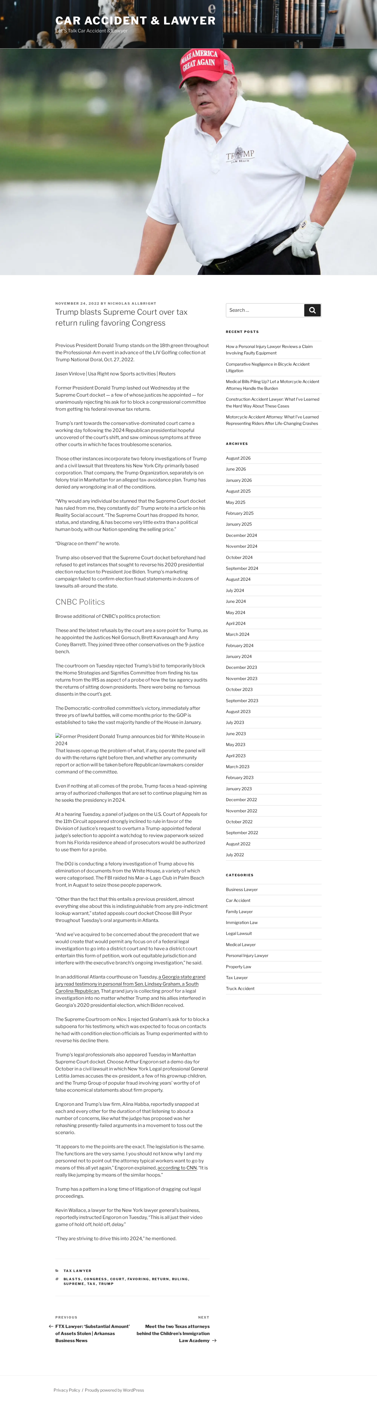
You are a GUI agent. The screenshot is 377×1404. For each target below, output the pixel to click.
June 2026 (236, 468)
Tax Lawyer (78, 1271)
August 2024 (238, 579)
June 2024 (236, 601)
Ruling (180, 1279)
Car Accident (238, 900)
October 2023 (239, 689)
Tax (91, 1284)
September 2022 (242, 832)
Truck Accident (240, 988)
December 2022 (241, 799)
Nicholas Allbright (132, 303)
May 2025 (235, 502)
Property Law (238, 966)
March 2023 (237, 766)
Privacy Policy (67, 1390)
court (117, 1279)
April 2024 (236, 623)
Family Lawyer (239, 911)
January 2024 (239, 656)
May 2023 (235, 744)
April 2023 (236, 755)
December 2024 (241, 535)
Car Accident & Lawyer (135, 20)
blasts (72, 1279)
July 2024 (235, 590)
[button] (132, 740)
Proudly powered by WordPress (114, 1390)
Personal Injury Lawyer (247, 955)
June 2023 (236, 733)
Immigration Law (242, 922)
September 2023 (242, 700)
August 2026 (238, 458)
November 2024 (241, 546)
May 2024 (235, 612)
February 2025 (240, 513)
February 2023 (240, 777)
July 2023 (235, 722)
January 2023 (239, 788)
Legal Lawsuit (239, 933)
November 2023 (241, 678)
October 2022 (239, 821)
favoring (138, 1279)
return (160, 1279)
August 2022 (238, 843)
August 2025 (238, 491)
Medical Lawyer (241, 944)
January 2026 (239, 480)
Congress (96, 1279)
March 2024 (237, 634)
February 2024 (240, 645)
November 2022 (241, 810)
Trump (106, 1284)
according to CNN (177, 1168)
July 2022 (235, 854)
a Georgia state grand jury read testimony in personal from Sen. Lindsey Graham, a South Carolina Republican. (130, 984)
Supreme (74, 1284)
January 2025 (239, 524)
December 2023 (241, 667)
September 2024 (242, 568)
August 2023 (238, 711)
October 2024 (239, 557)
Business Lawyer (242, 889)
